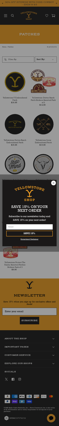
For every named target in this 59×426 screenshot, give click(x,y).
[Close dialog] (53, 183)
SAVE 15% (29, 233)
